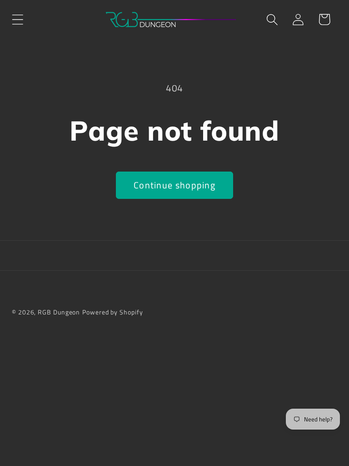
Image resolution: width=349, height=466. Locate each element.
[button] (17, 19)
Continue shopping (174, 185)
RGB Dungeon (59, 312)
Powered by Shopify (112, 312)
